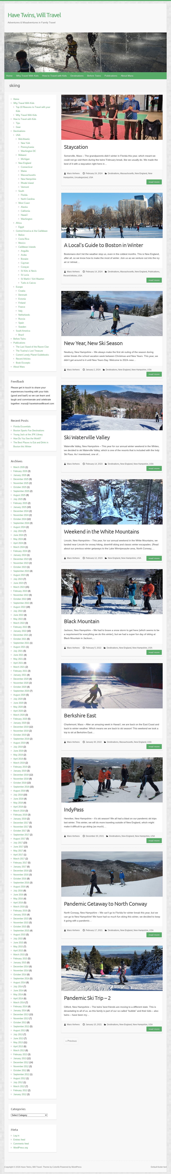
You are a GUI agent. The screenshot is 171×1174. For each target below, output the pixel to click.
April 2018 (18, 806)
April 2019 (18, 759)
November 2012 (21, 1066)
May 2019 (18, 755)
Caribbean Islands (27, 247)
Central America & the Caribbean (31, 231)
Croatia (21, 291)
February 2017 (20, 862)
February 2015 (20, 958)
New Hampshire (139, 370)
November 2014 (21, 970)
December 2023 (21, 559)
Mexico (21, 243)
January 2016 (19, 914)
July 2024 (18, 531)
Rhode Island (27, 183)
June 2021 (18, 655)
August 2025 (19, 495)
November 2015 (21, 922)
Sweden (22, 327)
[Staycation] (112, 117)
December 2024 (21, 511)
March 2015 (19, 954)
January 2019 (19, 771)
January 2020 (19, 723)
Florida (24, 195)
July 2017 (18, 842)
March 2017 (19, 858)
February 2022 (20, 627)
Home (9, 75)
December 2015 (21, 918)
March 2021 (19, 667)
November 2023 (21, 563)
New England (141, 173)
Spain (21, 323)
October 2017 (19, 830)
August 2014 (19, 982)
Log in (16, 1135)
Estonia (22, 299)
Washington (26, 219)
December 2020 (21, 679)
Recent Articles (70, 275)
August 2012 (19, 1078)
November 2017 (21, 826)
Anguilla (25, 251)
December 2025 (21, 479)
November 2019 (21, 731)
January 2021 (19, 675)
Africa (19, 223)
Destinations (76, 75)
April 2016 (18, 902)
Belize (21, 235)
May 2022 (18, 619)
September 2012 (21, 1074)
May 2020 (18, 707)
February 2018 (20, 814)
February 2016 (20, 910)
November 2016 (21, 874)
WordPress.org (20, 1147)
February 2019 (20, 767)
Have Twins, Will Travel (34, 14)
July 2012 (18, 1082)
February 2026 (20, 471)
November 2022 (21, 595)
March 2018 (19, 810)
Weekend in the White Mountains (101, 531)
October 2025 (19, 487)
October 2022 (19, 599)
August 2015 (19, 934)
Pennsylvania (27, 147)
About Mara (127, 75)
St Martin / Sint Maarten (32, 279)
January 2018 (19, 818)
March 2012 (19, 1086)
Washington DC (28, 151)
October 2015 (19, 926)
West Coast (24, 203)
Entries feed (19, 1139)
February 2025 (20, 503)
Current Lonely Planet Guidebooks (32, 355)
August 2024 (19, 527)
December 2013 (21, 1014)
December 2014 (21, 966)
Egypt (21, 227)
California (25, 211)
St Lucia (25, 275)
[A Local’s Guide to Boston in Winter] (112, 215)
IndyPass (73, 809)
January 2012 (19, 1094)
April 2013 (18, 1046)
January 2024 (19, 555)
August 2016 (19, 886)
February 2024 (20, 551)
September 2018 (21, 786)
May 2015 (18, 946)
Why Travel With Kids (27, 75)
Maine (24, 171)
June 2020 (18, 703)
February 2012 (20, 1090)
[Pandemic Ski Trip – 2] (112, 968)
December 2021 (21, 635)
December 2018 (21, 775)
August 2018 (19, 790)
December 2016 (21, 870)
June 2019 (18, 751)
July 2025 (18, 499)
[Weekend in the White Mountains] (112, 501)
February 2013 (20, 1054)
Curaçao (25, 267)
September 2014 (21, 978)
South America (23, 331)
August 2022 (19, 607)
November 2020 (21, 683)
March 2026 (19, 467)
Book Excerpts (23, 363)
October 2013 (19, 1022)
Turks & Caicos (28, 283)
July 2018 (18, 794)
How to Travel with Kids (54, 75)
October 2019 (19, 735)
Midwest (22, 155)
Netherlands (24, 315)
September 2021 (21, 643)
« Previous (71, 1041)
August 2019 (19, 743)
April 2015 (18, 950)
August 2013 (19, 1030)
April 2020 (18, 711)
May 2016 (18, 898)
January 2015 (19, 962)
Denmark (22, 295)
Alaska (24, 207)
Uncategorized (81, 177)
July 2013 (18, 1034)
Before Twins (94, 75)
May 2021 (18, 659)
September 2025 (21, 491)
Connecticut (26, 167)
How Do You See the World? (27, 438)
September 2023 (21, 571)
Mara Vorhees (73, 173)
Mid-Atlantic (24, 139)
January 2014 (19, 1010)
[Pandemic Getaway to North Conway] (112, 874)
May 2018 (18, 802)
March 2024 (19, 547)
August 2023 (19, 575)
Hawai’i (24, 215)
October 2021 (19, 639)
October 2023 (19, 567)
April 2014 (18, 998)
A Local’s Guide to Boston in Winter (103, 245)
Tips (18, 123)
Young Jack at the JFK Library (28, 434)
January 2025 (19, 507)
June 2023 (18, 583)
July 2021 (18, 651)
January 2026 (19, 475)
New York (25, 143)
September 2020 (21, 691)
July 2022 (18, 611)
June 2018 (18, 798)
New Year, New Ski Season (93, 343)
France (21, 307)
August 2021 (19, 647)
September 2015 (21, 930)
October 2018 (19, 783)
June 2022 (18, 615)
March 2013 (19, 1050)
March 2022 (19, 623)
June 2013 (18, 1038)
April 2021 (18, 663)
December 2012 (21, 1062)
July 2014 (18, 986)
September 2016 (21, 882)
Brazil (21, 335)
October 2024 (19, 519)
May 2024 (18, 539)
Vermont (25, 187)
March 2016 (19, 906)
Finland (21, 303)
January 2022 (19, 631)
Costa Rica (23, 239)
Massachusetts (127, 173)
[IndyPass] (112, 780)
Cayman (25, 263)
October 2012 (19, 1070)
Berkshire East (80, 715)
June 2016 (18, 894)
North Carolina (28, 199)
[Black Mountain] (112, 591)
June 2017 (18, 846)
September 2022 (21, 603)
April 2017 (18, 854)
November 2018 (21, 779)
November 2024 (21, 515)
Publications (111, 75)
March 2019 (19, 763)
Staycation (76, 146)
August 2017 (19, 838)
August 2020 (19, 695)
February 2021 (20, 671)
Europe (19, 287)
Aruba (24, 255)
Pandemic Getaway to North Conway (105, 903)
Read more (154, 182)
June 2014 (18, 990)
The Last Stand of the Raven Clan (32, 347)
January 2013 (19, 1058)
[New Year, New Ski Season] (112, 313)
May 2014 (18, 994)
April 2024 (18, 543)
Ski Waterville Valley (87, 437)
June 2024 (18, 535)
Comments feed (21, 1143)
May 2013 (18, 1042)
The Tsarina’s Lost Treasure (29, 351)
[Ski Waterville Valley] (112, 407)
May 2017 (18, 850)
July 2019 (18, 747)
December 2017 (21, 822)
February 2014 (20, 1006)
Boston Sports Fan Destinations (28, 430)
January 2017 (19, 866)
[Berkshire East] (112, 685)
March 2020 (19, 715)
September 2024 (21, 523)
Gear (18, 127)
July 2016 (18, 890)
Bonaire (24, 259)
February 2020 (20, 719)
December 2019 (21, 727)
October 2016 (19, 878)
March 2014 (19, 1002)
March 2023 (19, 587)
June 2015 (18, 942)
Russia (21, 319)
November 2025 (21, 483)
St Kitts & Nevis (29, 271)
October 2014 (19, 974)
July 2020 (18, 699)
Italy (20, 311)
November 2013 (21, 1018)
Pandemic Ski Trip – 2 (87, 998)
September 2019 (21, 739)
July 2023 (18, 579)
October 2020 (19, 687)
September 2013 (21, 1026)
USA (91, 177)
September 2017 (21, 834)
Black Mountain (81, 621)
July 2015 (18, 938)
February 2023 (20, 591)
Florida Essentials (22, 426)
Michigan (25, 159)
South (21, 191)
